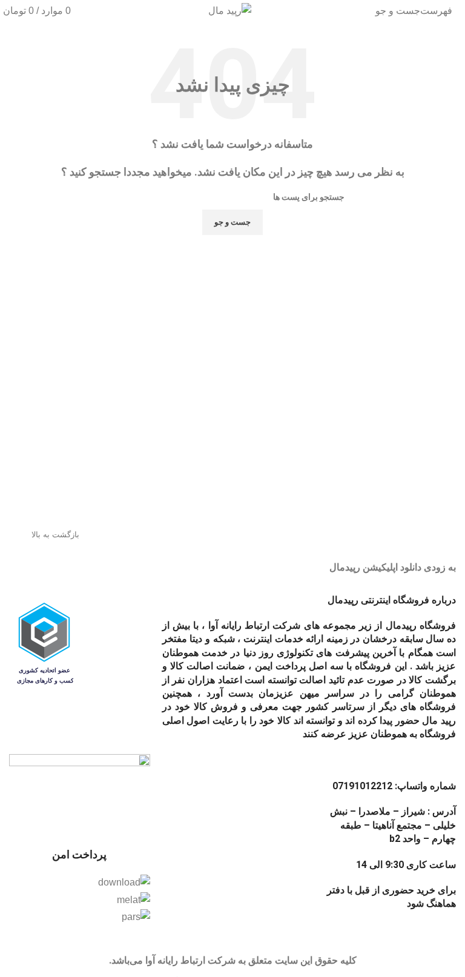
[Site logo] (229, 10)
